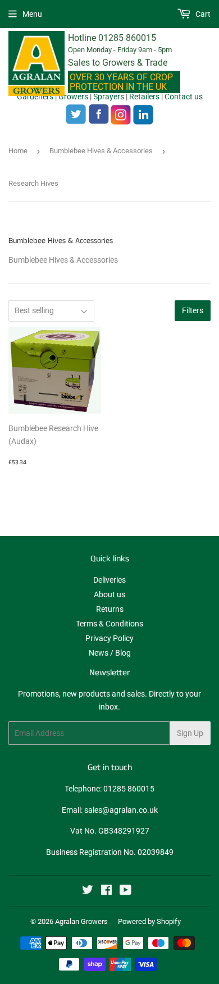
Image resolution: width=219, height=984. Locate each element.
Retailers (144, 96)
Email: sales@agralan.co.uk (110, 809)
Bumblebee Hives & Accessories (101, 151)
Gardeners (35, 96)
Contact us (184, 96)
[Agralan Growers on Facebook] (106, 891)
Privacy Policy (109, 638)
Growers (73, 96)
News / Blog (110, 652)
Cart (202, 14)
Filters (192, 310)
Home (18, 151)
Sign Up (190, 733)
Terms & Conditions (109, 623)
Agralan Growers (81, 921)
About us (109, 594)
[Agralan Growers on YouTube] (125, 891)
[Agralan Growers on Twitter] (87, 891)
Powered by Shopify (149, 921)
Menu (32, 14)
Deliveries (109, 579)
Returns (110, 609)
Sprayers (108, 96)
